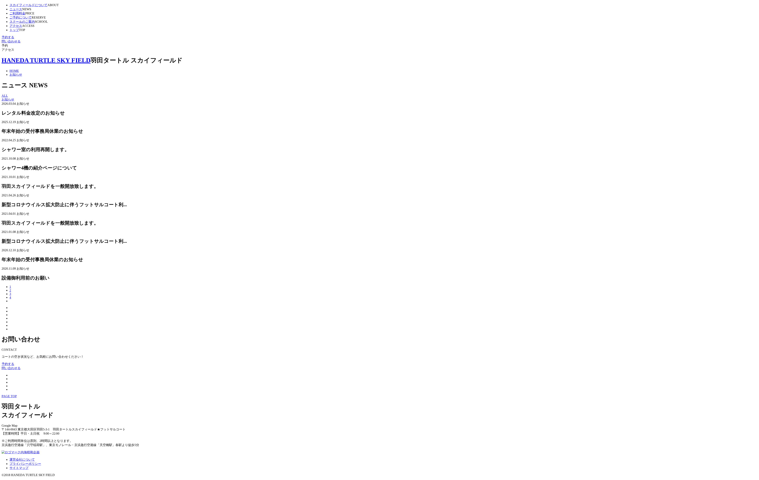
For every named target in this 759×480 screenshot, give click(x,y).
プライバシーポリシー (25, 463)
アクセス (15, 25)
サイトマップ (18, 468)
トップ (14, 30)
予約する (8, 37)
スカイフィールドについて (28, 5)
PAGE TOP (9, 396)
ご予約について (20, 17)
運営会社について (22, 459)
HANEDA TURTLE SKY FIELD (46, 60)
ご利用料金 (17, 13)
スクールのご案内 (22, 21)
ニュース (15, 9)
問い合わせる (11, 41)
